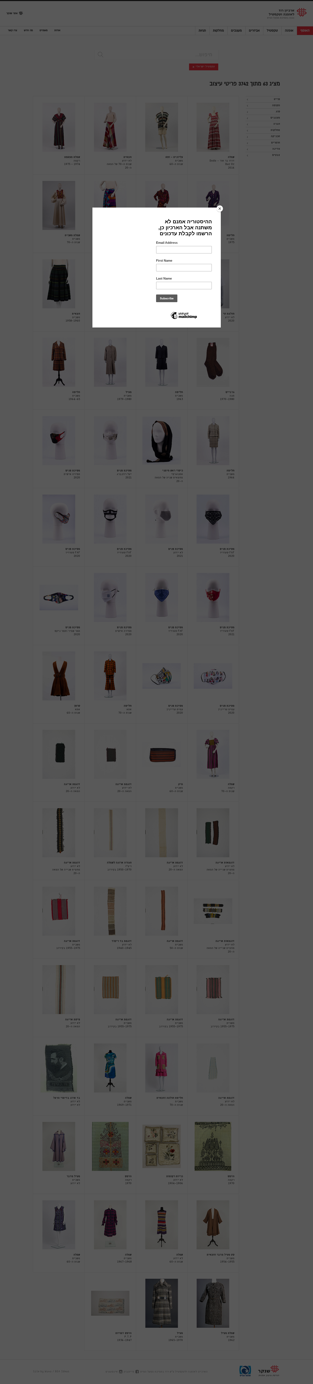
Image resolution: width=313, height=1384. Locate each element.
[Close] (220, 208)
